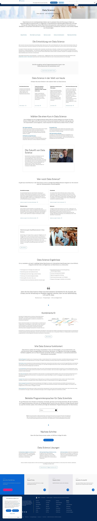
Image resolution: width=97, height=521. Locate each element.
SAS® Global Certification (27, 127)
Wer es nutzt (47, 35)
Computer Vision (22, 379)
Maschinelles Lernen (22, 363)
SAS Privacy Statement (17, 503)
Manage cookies (12, 513)
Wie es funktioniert (59, 35)
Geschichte (24, 35)
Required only (15, 510)
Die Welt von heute (35, 35)
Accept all (8, 510)
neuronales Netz (23, 368)
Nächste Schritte (71, 35)
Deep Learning (23, 373)
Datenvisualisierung (22, 388)
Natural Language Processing (24, 383)
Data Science (70, 4)
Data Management (23, 359)
